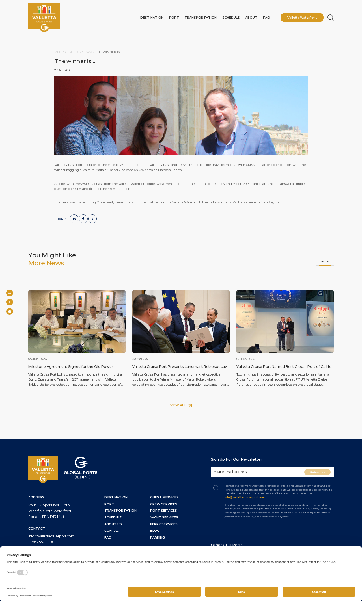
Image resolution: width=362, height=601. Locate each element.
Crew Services (163, 504)
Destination (151, 17)
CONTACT (112, 531)
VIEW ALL (178, 405)
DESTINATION (116, 497)
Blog (155, 531)
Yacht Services (164, 517)
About (251, 17)
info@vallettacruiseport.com (51, 536)
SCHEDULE (113, 517)
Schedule (231, 17)
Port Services (163, 511)
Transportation (200, 17)
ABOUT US (113, 524)
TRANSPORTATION (120, 511)
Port (174, 17)
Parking (157, 537)
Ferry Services (164, 524)
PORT (109, 504)
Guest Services (164, 497)
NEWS (87, 52)
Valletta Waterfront (302, 17)
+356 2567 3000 (41, 542)
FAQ (266, 17)
